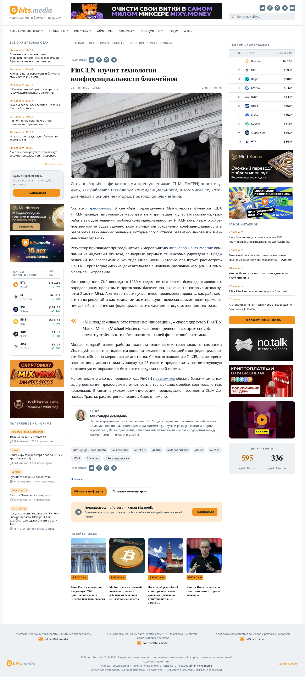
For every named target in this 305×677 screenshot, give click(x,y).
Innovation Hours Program (191, 247)
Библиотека (58, 31)
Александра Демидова (108, 416)
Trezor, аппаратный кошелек (28, 436)
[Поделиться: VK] (91, 60)
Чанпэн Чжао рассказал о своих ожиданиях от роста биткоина (204, 591)
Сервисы (127, 31)
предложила (164, 378)
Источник (77, 479)
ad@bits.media (255, 639)
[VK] (262, 8)
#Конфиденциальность (89, 450)
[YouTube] (292, 8)
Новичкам (82, 31)
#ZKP (76, 458)
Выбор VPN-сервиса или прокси (30, 495)
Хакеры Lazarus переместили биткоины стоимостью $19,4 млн (35, 75)
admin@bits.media (56, 639)
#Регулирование (117, 458)
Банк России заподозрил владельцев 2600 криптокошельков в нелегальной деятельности (88, 593)
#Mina (199, 450)
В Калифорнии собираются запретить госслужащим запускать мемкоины (34, 91)
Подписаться (37, 193)
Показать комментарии (129, 491)
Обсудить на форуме (88, 491)
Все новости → (54, 164)
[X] (277, 8)
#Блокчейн (120, 450)
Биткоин (117, 577)
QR (219, 670)
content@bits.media (155, 643)
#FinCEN (140, 450)
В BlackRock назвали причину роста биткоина (258, 291)
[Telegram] (285, 8)
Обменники (105, 31)
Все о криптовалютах (26, 31)
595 (247, 458)
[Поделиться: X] (106, 60)
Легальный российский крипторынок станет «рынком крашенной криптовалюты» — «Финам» (163, 595)
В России (79, 577)
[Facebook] (270, 8)
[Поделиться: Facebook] (99, 60)
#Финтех (93, 458)
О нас (188, 31)
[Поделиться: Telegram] (114, 60)
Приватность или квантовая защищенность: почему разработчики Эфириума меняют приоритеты (34, 58)
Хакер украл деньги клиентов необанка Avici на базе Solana (35, 106)
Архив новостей (288, 663)
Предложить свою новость (262, 320)
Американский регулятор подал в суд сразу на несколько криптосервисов (33, 154)
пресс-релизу (100, 208)
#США (156, 450)
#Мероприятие (177, 450)
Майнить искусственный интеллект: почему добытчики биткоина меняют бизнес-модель (125, 593)
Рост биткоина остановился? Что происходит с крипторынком (31, 122)
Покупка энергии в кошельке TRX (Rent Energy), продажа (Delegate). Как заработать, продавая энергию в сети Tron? (34, 519)
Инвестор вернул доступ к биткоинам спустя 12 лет (34, 138)
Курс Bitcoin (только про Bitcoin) (30, 477)
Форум (173, 31)
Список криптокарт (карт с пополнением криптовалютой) (36, 456)
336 (277, 458)
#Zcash (214, 450)
